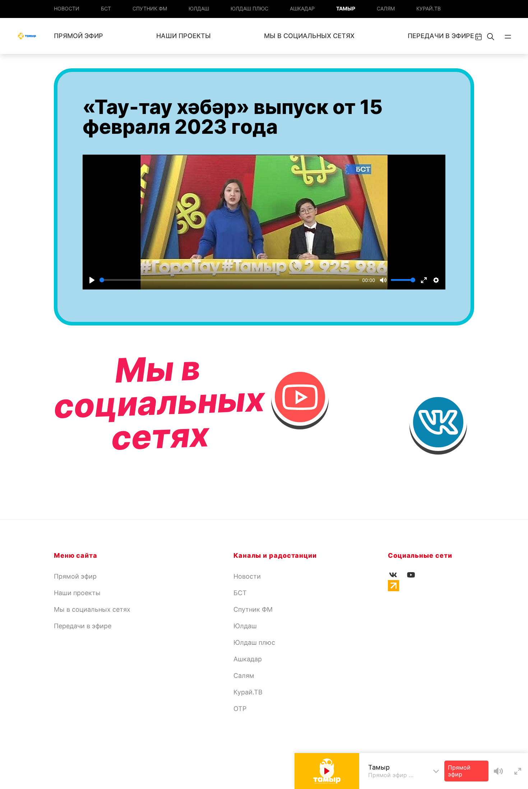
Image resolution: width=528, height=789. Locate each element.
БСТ (106, 8)
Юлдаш (199, 8)
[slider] (229, 280)
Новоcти (66, 8)
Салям (386, 8)
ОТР (239, 708)
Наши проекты (183, 36)
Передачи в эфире (441, 36)
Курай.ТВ (428, 8)
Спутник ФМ (150, 8)
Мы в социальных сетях (309, 36)
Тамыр (345, 8)
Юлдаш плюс (249, 8)
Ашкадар (302, 8)
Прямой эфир (78, 36)
